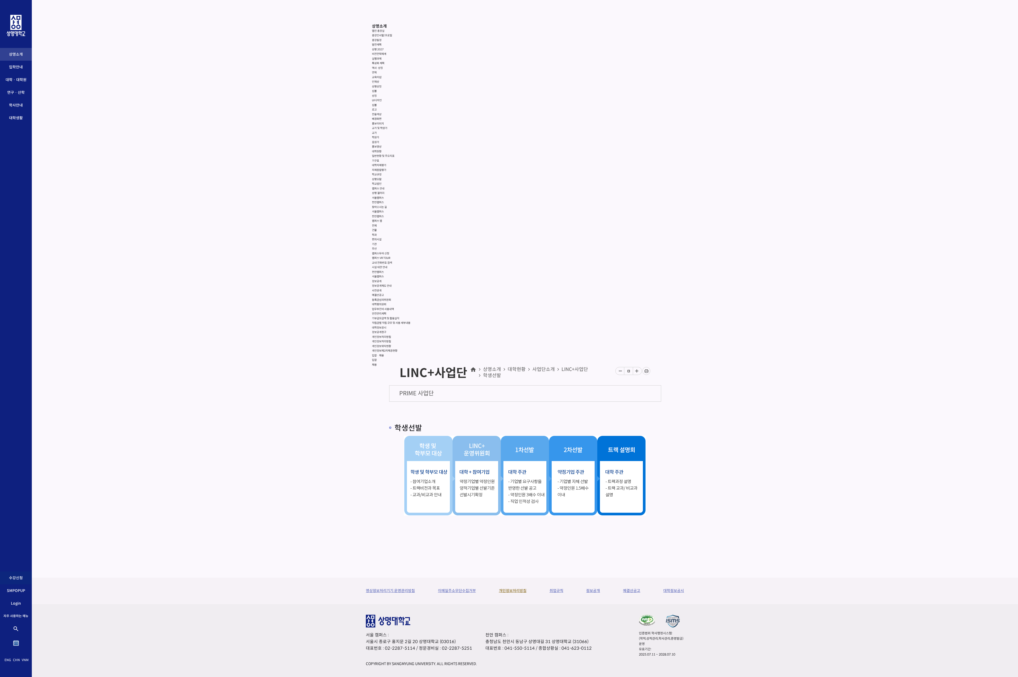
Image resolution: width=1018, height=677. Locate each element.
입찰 (374, 360)
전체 (374, 225)
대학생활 (16, 118)
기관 (374, 244)
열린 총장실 (378, 31)
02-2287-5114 (400, 648)
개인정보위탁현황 (381, 346)
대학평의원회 (379, 304)
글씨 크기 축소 (620, 371)
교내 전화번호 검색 (382, 262)
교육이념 (376, 77)
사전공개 (376, 290)
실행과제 (376, 58)
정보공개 (376, 281)
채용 (374, 364)
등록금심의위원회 (381, 300)
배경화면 (376, 119)
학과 (374, 235)
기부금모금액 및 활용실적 (385, 318)
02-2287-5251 (457, 648)
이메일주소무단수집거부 (457, 590)
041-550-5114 (519, 648)
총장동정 (376, 40)
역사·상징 (377, 68)
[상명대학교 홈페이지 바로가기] (473, 369)
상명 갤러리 (378, 193)
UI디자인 (377, 100)
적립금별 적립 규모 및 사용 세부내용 (391, 323)
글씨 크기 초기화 (628, 371)
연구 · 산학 (16, 92)
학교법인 (376, 183)
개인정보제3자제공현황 (384, 350)
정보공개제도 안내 (382, 285)
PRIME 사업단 (416, 393)
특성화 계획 (378, 63)
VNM (25, 660)
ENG (8, 660)
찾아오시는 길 (379, 207)
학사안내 (16, 105)
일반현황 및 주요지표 (383, 156)
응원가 (375, 142)
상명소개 (16, 54)
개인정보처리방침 (381, 337)
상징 (374, 96)
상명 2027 (378, 49)
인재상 (375, 81)
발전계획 (376, 44)
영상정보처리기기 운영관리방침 (390, 590)
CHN (16, 660)
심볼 (374, 91)
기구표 (375, 160)
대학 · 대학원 (16, 79)
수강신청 (16, 578)
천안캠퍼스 (378, 202)
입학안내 (16, 67)
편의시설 (376, 239)
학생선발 (492, 375)
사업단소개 (543, 369)
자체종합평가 (379, 170)
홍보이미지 (378, 123)
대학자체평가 (379, 165)
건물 (374, 230)
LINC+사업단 (574, 369)
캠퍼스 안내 (378, 188)
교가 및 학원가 (379, 128)
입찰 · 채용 (378, 355)
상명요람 (376, 179)
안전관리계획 (379, 313)
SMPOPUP (16, 590)
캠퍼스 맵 (377, 221)
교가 (374, 133)
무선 (374, 248)
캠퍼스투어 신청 (380, 253)
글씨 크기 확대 (637, 371)
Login (16, 603)
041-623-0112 (576, 648)
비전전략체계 (379, 54)
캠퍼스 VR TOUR (381, 258)
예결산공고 (378, 295)
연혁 (374, 72)
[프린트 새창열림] (646, 371)
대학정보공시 (379, 327)
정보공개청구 (379, 332)
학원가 (375, 137)
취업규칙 (556, 590)
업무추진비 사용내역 (383, 309)
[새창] (647, 620)
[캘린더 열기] (16, 643)
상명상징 (376, 86)
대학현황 (376, 151)
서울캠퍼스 (378, 198)
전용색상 (376, 114)
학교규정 (376, 174)
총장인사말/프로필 (382, 35)
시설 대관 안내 (379, 267)
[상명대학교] (16, 26)
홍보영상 (376, 146)
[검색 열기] (16, 628)
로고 (374, 109)
